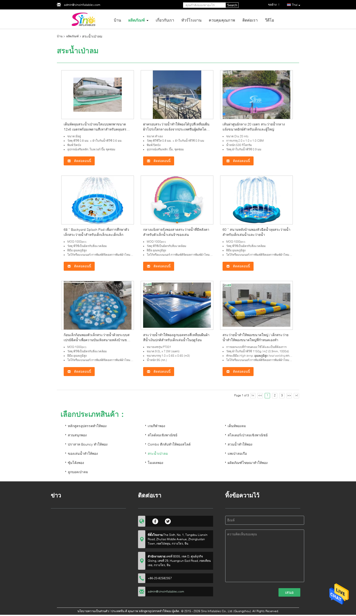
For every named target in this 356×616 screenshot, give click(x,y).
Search (232, 5)
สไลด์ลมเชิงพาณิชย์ (162, 435)
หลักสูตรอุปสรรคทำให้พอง (87, 426)
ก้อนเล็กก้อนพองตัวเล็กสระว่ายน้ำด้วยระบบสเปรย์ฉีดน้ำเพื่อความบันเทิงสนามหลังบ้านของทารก (97, 340)
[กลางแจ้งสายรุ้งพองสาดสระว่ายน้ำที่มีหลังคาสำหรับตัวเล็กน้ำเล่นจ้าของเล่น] (177, 199)
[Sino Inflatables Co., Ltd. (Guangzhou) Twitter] (168, 520)
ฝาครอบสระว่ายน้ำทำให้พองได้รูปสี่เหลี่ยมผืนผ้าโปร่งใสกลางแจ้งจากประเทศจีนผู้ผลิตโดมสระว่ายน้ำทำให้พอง (176, 129)
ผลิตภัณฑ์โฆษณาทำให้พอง (248, 463)
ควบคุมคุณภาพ (222, 20)
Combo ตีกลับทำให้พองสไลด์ (169, 444)
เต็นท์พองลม (237, 426)
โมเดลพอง (155, 463)
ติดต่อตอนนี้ (82, 161)
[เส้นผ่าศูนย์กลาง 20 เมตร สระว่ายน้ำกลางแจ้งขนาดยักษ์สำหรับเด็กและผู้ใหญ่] (256, 94)
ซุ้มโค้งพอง (76, 463)
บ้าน (117, 20)
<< (260, 395)
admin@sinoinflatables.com (82, 5)
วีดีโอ (269, 20)
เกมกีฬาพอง (156, 426)
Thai (295, 5)
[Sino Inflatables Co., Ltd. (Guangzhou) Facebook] (155, 520)
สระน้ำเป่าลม (158, 453)
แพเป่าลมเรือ (237, 453)
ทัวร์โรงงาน (191, 20)
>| (296, 395)
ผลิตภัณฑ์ (136, 20)
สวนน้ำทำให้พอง (240, 444)
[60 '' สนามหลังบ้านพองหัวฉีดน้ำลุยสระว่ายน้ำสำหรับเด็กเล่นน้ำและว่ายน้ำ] (256, 199)
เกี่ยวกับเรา (165, 20)
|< (253, 395)
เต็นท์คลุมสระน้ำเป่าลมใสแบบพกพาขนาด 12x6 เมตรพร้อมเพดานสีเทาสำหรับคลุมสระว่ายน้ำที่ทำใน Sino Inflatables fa (96, 129)
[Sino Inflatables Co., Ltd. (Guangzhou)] (84, 19)
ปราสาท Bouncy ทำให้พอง (88, 444)
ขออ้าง (272, 4)
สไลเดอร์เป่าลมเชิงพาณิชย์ (248, 435)
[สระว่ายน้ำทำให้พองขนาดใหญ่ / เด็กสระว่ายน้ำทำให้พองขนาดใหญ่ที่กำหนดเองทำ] (256, 305)
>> (289, 395)
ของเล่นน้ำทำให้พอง (83, 453)
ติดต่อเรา (250, 20)
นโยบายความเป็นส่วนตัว (93, 611)
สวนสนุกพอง (77, 435)
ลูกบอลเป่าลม (78, 472)
